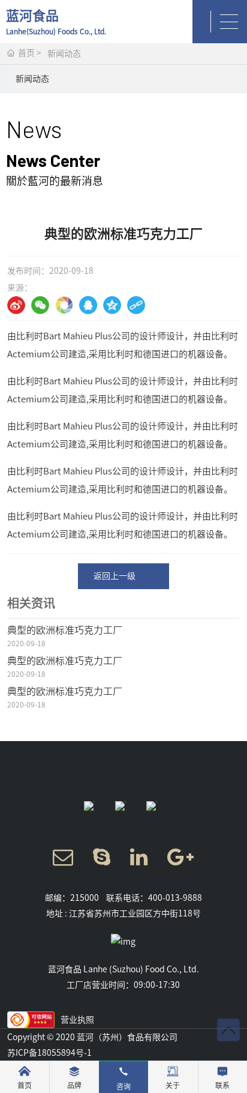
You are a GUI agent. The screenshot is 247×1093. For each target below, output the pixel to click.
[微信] (40, 305)
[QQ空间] (112, 305)
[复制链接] (136, 305)
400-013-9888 (175, 898)
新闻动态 (64, 53)
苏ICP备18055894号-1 (49, 1053)
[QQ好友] (88, 305)
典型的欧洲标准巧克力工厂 (64, 630)
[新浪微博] (16, 305)
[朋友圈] (64, 305)
